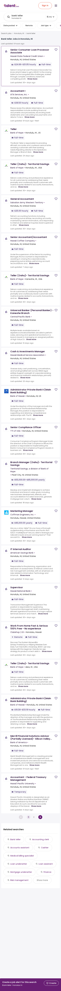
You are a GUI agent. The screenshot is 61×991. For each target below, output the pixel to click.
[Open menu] (56, 5)
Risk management (19, 880)
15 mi (49, 16)
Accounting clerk (40, 839)
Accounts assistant (19, 847)
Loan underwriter (18, 863)
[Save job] (56, 49)
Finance (47, 872)
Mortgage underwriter (21, 872)
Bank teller (15, 839)
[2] (40, 817)
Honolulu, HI (19, 33)
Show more (32, 79)
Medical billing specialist (22, 855)
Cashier (45, 847)
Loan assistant (46, 863)
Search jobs (6, 33)
